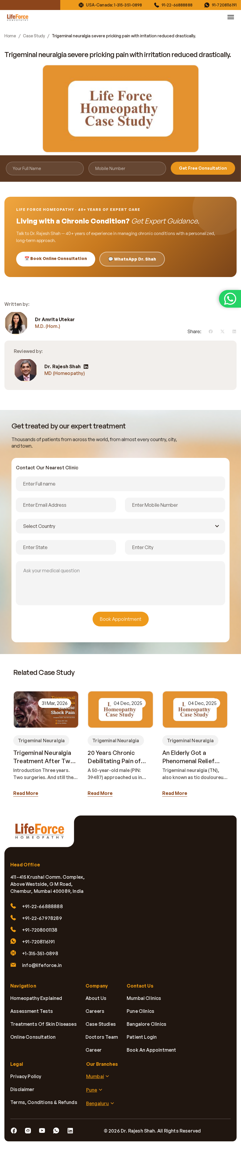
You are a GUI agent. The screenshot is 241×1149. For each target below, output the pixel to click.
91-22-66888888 (177, 4)
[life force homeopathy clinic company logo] (42, 835)
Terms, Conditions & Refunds (43, 1102)
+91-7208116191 (38, 942)
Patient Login (142, 1037)
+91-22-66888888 (42, 906)
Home (10, 36)
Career (94, 1050)
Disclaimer (22, 1089)
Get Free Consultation (203, 168)
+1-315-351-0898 (40, 953)
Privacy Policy (25, 1076)
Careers (95, 1011)
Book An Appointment (151, 1050)
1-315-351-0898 (128, 4)
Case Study (34, 36)
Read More (25, 793)
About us (96, 998)
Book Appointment (120, 619)
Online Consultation (33, 1037)
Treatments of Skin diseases (43, 1024)
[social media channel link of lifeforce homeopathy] (13, 1130)
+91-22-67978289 (42, 918)
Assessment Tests (31, 1011)
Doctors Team (102, 1037)
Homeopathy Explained (36, 998)
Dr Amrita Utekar (55, 319)
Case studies (101, 1024)
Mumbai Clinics (144, 998)
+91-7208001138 (40, 930)
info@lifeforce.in (42, 965)
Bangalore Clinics (146, 1024)
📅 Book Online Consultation (55, 258)
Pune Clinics (140, 1011)
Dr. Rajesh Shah (62, 366)
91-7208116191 (224, 4)
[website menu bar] (231, 17)
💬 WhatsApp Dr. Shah (132, 258)
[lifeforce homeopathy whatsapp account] (230, 299)
